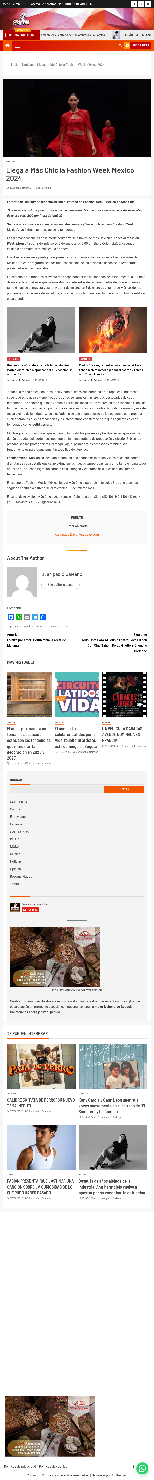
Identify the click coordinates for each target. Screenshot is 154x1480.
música (66, 626)
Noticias (10, 162)
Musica (15, 854)
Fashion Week (22, 626)
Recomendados (21, 876)
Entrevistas (18, 817)
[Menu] (17, 46)
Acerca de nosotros (43, 4)
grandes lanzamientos (46, 626)
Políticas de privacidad (20, 1466)
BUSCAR (124, 789)
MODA (14, 847)
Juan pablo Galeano (20, 188)
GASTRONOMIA (21, 832)
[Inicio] (7, 46)
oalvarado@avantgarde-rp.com (77, 534)
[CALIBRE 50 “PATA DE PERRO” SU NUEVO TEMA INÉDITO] (41, 1066)
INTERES (16, 839)
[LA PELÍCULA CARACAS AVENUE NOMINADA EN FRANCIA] (124, 694)
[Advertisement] (77, 1300)
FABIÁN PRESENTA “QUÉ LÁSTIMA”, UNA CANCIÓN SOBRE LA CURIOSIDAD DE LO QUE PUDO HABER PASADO (40, 1186)
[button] (17, 46)
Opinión (15, 869)
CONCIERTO (18, 802)
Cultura (15, 809)
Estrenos (13, 359)
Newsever (98, 1475)
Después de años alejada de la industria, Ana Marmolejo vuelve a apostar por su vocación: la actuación (112, 1186)
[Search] (120, 45)
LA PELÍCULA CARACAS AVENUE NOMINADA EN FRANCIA (122, 734)
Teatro (14, 884)
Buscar (16, 780)
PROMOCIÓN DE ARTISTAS (76, 4)
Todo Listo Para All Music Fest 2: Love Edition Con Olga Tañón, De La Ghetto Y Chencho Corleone (114, 643)
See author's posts (60, 585)
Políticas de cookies (53, 1466)
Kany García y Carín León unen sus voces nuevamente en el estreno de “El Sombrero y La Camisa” (112, 1105)
